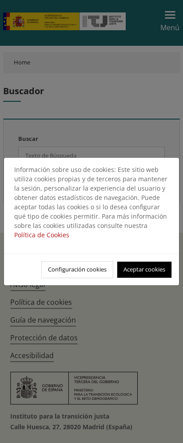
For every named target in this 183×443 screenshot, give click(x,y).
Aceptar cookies (144, 269)
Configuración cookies (77, 269)
